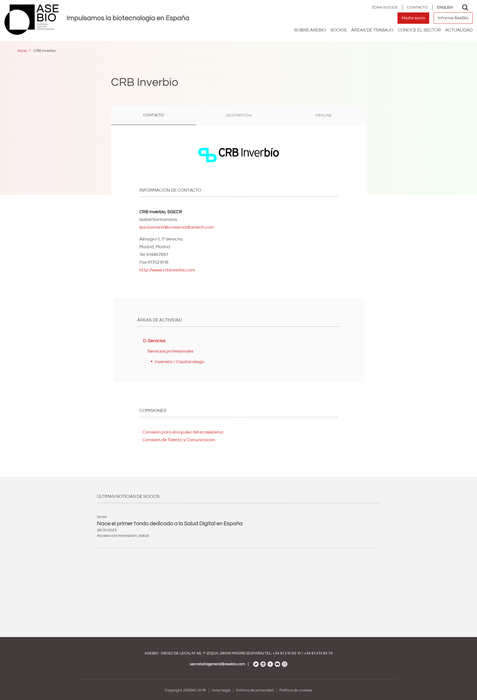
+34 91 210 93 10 (287, 653)
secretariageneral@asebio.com (217, 664)
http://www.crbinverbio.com (167, 270)
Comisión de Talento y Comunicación (178, 440)
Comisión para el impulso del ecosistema (182, 432)
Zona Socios (385, 7)
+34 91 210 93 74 (318, 653)
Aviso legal (221, 690)
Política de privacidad (255, 690)
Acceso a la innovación (117, 536)
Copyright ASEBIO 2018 (185, 690)
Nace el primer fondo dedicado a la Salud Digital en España (170, 523)
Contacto (417, 7)
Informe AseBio (453, 18)
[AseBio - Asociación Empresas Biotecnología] (31, 19)
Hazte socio (413, 18)
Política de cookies (295, 690)
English (445, 7)
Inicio (22, 51)
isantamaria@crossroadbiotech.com (176, 227)
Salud (144, 536)
